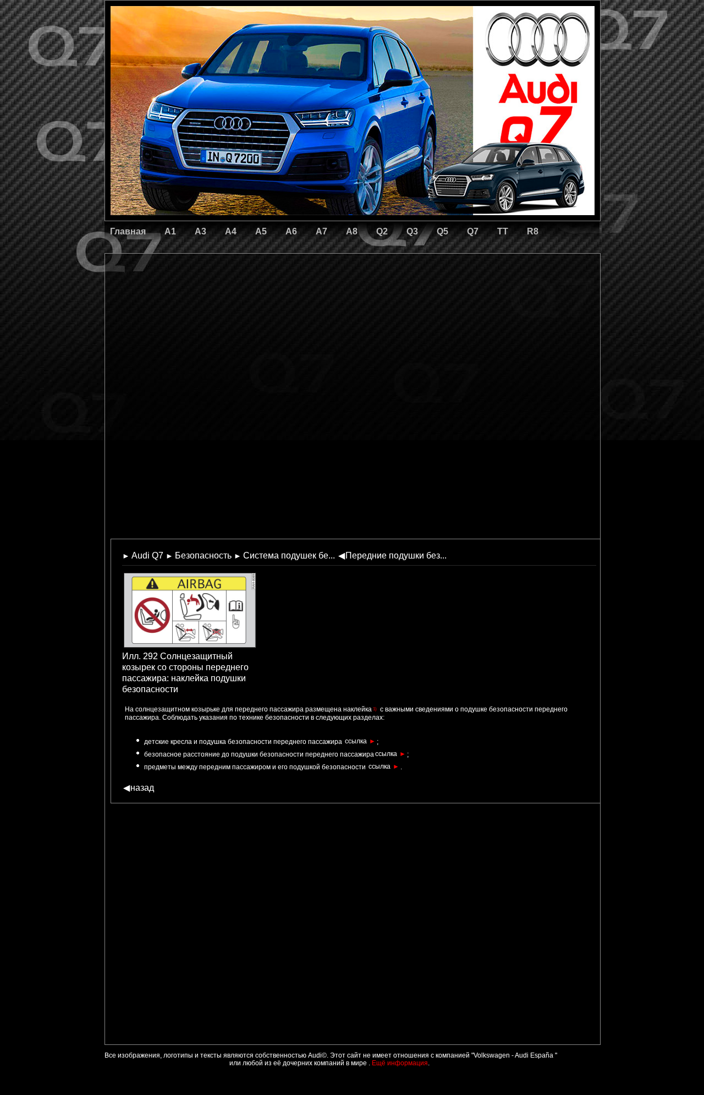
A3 (200, 231)
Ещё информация (399, 1063)
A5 (261, 231)
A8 (352, 231)
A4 (231, 231)
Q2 (382, 231)
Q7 (473, 231)
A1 (170, 231)
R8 (532, 231)
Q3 (412, 231)
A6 (291, 231)
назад (138, 787)
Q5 (442, 231)
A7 (321, 231)
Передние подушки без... (392, 555)
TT (502, 231)
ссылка (360, 741)
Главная (128, 231)
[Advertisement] (276, 300)
